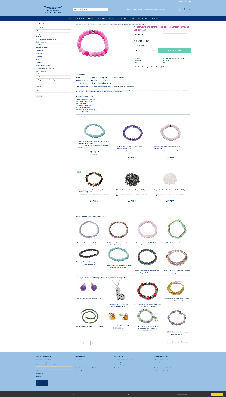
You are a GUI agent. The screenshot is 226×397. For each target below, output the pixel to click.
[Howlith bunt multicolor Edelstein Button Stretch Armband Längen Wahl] (118, 229)
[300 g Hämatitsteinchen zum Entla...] (132, 179)
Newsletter (180, 1)
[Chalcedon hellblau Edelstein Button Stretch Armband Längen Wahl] (89, 229)
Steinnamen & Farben (42, 31)
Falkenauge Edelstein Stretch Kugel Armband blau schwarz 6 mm (89, 263)
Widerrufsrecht (39, 373)
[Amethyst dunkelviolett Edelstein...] (132, 133)
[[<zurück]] (83, 343)
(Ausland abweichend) (177, 58)
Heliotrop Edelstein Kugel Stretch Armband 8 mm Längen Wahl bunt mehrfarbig (147, 272)
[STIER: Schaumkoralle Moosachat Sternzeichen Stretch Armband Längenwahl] (148, 290)
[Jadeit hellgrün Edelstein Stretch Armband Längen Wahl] (177, 229)
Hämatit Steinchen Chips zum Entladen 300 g (130, 190)
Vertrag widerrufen (42, 383)
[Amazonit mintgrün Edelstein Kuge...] (94, 130)
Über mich (38, 376)
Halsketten (39, 45)
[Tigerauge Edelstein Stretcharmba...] (94, 179)
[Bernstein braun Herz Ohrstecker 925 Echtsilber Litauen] (118, 315)
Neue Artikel (39, 28)
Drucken (154, 67)
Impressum (38, 367)
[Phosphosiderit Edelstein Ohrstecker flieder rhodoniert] (89, 288)
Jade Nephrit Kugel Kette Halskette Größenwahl (89, 326)
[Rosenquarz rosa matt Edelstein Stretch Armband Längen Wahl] (148, 229)
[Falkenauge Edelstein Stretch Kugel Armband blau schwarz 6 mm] (89, 253)
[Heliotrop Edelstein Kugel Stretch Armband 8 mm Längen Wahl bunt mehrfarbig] (148, 257)
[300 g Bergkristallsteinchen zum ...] (170, 179)
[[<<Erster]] (78, 343)
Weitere (155, 18)
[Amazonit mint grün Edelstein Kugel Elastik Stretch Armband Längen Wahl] (118, 254)
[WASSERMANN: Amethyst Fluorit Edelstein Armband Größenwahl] (177, 318)
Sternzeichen (121, 18)
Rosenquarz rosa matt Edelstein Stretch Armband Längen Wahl (147, 244)
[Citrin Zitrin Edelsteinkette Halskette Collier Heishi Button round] (177, 288)
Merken (140, 67)
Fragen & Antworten (169, 67)
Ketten (111, 18)
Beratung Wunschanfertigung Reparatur (47, 80)
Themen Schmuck (41, 71)
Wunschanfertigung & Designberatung (123, 359)
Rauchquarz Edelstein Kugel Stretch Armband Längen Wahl (177, 272)
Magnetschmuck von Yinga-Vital (45, 68)
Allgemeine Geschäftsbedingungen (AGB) (46, 365)
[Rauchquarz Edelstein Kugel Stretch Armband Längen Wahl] (177, 257)
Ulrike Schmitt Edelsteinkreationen (85, 99)
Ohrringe (132, 18)
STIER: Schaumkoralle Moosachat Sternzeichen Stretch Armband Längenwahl (147, 305)
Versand (142, 45)
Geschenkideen (143, 18)
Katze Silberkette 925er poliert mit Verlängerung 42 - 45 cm (118, 305)
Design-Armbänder (41, 42)
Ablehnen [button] (208, 394)
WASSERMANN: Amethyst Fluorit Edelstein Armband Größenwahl (177, 333)
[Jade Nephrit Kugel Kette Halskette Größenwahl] (89, 316)
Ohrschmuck (39, 50)
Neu (69, 18)
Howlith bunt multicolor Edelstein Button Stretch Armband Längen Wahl (118, 244)
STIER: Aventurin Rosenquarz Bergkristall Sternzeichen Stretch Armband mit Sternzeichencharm (147, 329)
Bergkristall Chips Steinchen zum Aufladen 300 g (169, 190)
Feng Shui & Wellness (42, 77)
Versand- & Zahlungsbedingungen (44, 359)
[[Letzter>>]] (93, 343)
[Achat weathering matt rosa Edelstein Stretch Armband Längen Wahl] (93, 43)
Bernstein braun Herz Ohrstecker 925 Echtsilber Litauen (118, 327)
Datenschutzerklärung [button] (182, 394)
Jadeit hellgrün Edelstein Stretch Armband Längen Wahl (177, 244)
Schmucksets (39, 62)
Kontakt (188, 1)
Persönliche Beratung (119, 365)
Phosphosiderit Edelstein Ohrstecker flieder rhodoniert (89, 300)
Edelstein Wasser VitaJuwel (43, 65)
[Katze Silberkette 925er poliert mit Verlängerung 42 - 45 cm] (118, 290)
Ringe (37, 59)
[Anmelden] (180, 9)
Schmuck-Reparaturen (119, 362)
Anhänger (91, 18)
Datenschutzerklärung (41, 362)
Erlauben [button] (217, 394)
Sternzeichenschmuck (42, 48)
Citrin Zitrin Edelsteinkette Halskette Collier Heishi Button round (176, 300)
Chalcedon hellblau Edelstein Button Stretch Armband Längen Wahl (89, 244)
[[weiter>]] (88, 343)
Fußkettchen (39, 56)
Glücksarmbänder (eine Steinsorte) (46, 39)
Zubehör (38, 74)
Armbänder (102, 18)
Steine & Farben (80, 18)
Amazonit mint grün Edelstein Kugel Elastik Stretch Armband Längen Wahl (118, 266)
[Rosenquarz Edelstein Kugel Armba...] (170, 133)
